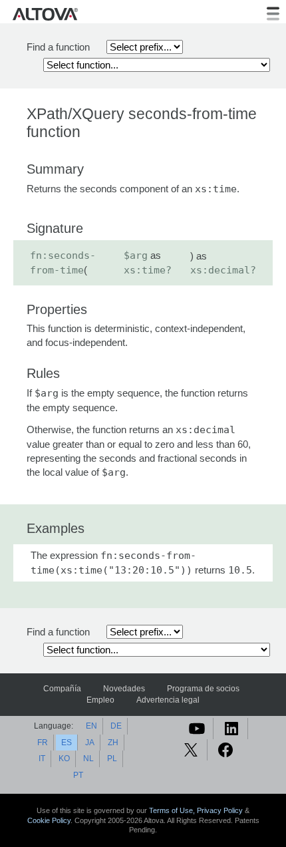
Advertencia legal (168, 700)
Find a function (58, 47)
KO (64, 758)
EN (91, 726)
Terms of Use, (173, 810)
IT (42, 758)
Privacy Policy (220, 810)
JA (89, 742)
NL (88, 758)
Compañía (62, 688)
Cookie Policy (49, 820)
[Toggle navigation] (273, 14)
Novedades (124, 688)
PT (78, 775)
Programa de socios (203, 688)
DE (116, 726)
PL (112, 758)
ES (66, 742)
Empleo (100, 700)
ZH (113, 742)
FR (42, 742)
